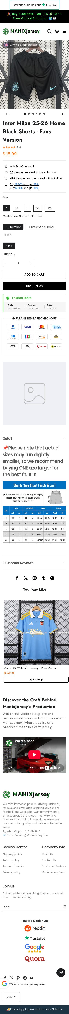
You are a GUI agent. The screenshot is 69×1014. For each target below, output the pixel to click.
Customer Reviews (54, 866)
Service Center (15, 847)
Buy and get (24, 184)
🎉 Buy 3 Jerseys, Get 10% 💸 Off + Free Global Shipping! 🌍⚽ (34, 16)
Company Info (53, 847)
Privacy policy (11, 872)
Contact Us (49, 860)
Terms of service (13, 866)
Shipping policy (12, 854)
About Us (47, 854)
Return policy (11, 860)
